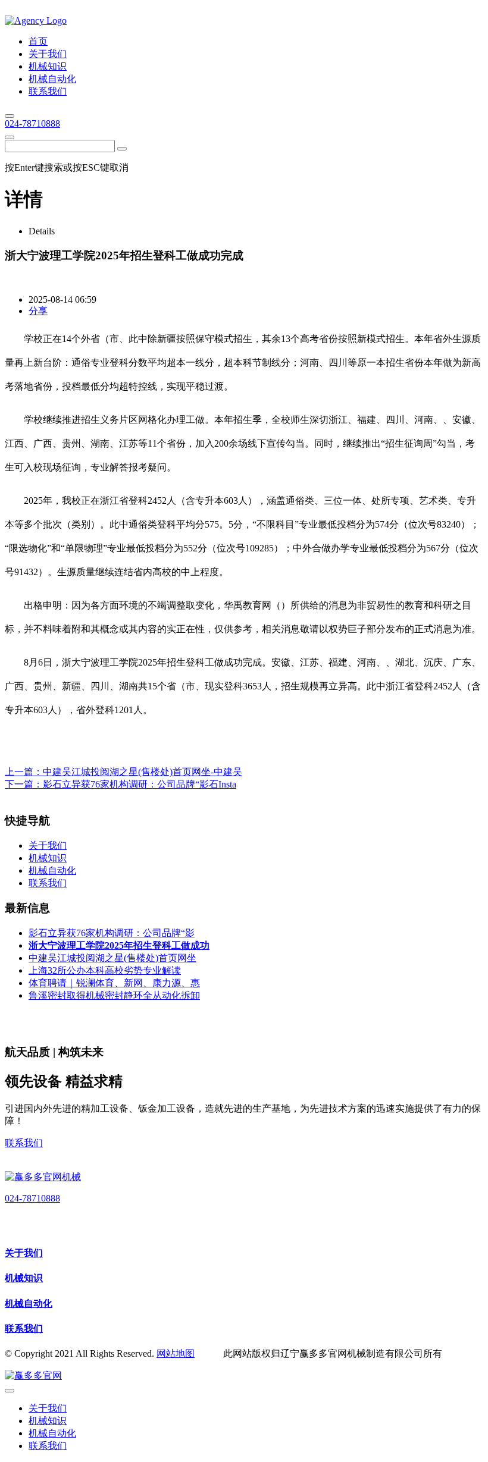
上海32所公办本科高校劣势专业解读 (105, 970)
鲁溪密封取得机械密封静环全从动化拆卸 (114, 995)
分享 (38, 311)
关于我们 (24, 1253)
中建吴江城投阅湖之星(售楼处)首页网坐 (112, 958)
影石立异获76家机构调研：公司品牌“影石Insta (139, 784)
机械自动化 (28, 1303)
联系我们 (24, 1143)
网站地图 (176, 1353)
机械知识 (24, 1278)
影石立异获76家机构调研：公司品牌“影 (112, 933)
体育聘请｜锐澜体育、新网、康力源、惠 (114, 983)
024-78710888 (32, 123)
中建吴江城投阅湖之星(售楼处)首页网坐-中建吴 (142, 772)
